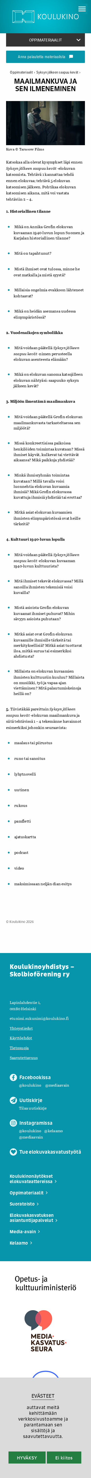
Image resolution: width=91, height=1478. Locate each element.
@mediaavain (57, 1085)
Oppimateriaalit (22, 72)
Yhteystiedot (21, 1028)
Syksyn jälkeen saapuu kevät (58, 72)
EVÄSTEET (43, 1396)
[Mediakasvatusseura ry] (45, 1331)
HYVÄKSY (27, 1458)
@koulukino (30, 1085)
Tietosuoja (19, 1047)
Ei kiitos (64, 1458)
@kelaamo (53, 1130)
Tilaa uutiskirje (33, 1108)
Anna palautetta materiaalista (45, 57)
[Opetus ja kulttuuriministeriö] (45, 1283)
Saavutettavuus (24, 1057)
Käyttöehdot (21, 1038)
